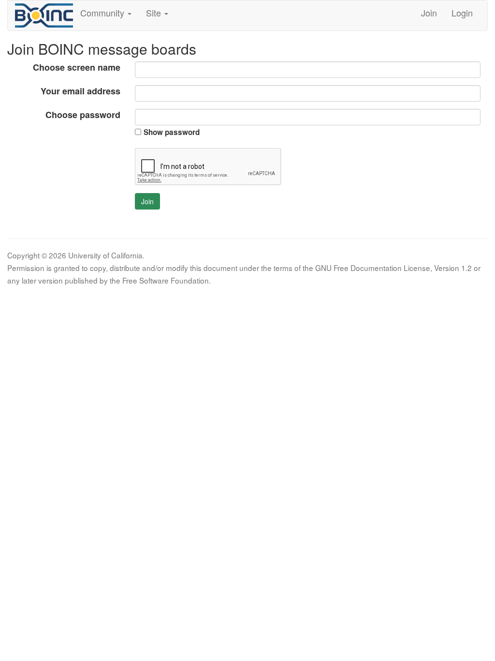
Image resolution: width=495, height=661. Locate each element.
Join (429, 12)
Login (462, 12)
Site (154, 12)
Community (103, 12)
